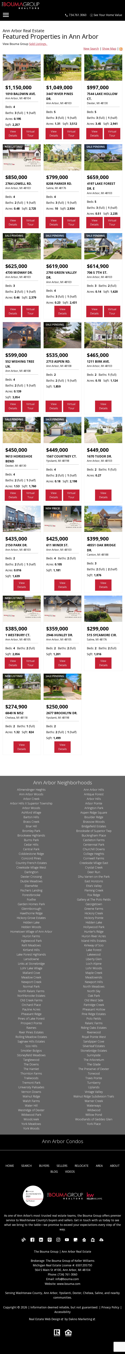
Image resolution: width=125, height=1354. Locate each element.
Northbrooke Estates (31, 996)
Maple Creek (93, 973)
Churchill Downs (94, 849)
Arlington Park (93, 808)
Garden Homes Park (31, 904)
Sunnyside (94, 1055)
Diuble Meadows (31, 881)
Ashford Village (31, 812)
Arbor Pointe (93, 803)
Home (10, 1166)
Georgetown (94, 904)
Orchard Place (31, 1005)
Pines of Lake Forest (31, 1018)
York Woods (31, 1128)
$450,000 (16, 449)
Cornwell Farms (93, 858)
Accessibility (62, 1312)
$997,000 (98, 87)
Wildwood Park (31, 1115)
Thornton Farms (31, 1073)
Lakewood (94, 954)
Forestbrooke (31, 895)
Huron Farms (31, 936)
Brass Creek (31, 822)
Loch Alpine (94, 964)
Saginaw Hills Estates (31, 1041)
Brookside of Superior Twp (93, 831)
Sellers (62, 1166)
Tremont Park (31, 1083)
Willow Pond (93, 1115)
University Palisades (31, 1087)
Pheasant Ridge (31, 1014)
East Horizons (94, 881)
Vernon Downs (31, 1092)
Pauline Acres (31, 1009)
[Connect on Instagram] (58, 1240)
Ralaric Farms (94, 1023)
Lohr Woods (94, 968)
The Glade (94, 1064)
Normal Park (31, 986)
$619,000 (57, 266)
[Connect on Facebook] (32, 1240)
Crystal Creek (94, 867)
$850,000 (16, 177)
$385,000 (16, 628)
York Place (94, 1124)
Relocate (82, 1166)
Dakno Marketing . (82, 1319)
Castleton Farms (94, 840)
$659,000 (98, 177)
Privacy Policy (110, 1307)
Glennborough (31, 909)
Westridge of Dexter (31, 1110)
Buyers (44, 1166)
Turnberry (93, 1083)
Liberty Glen (94, 959)
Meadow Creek (31, 977)
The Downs (31, 1064)
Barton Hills (31, 817)
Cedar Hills (31, 844)
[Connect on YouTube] (67, 1240)
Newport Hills (94, 982)
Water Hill (31, 1105)
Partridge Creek (94, 1005)
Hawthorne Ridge (31, 913)
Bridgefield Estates (94, 826)
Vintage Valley (94, 1092)
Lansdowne (31, 959)
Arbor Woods (31, 808)
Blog (54, 1171)
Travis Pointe (93, 1078)
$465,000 (98, 355)
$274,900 (16, 706)
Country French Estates (31, 863)
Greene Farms (93, 909)
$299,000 (98, 628)
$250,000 (57, 706)
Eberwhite (31, 886)
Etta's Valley (94, 886)
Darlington (31, 872)
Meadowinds (93, 977)
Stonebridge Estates (94, 1050)
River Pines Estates (31, 1032)
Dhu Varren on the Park (94, 877)
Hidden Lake (31, 922)
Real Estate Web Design (45, 1319)
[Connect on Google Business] (75, 1240)
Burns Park (31, 840)
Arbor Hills (94, 799)
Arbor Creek (31, 799)
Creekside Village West (31, 867)
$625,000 (16, 266)
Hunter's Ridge (94, 931)
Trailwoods (31, 1078)
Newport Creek (31, 982)
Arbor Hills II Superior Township (31, 803)
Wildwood (93, 1110)
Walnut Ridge (31, 1096)
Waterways (94, 1105)
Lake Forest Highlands (31, 954)
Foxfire (31, 899)
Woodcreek (31, 1119)
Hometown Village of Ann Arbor (31, 931)
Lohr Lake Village (31, 968)
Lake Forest (93, 950)
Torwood (94, 1073)
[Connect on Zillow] (93, 1240)
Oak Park (94, 996)
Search (26, 1166)
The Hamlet (31, 1069)
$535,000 (57, 355)
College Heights (93, 854)
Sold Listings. (38, 44)
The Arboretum (94, 1060)
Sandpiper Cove (93, 1041)
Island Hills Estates (93, 941)
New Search (91, 49)
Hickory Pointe (93, 918)
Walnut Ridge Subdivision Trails (93, 1096)
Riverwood (94, 1032)
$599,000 (16, 355)
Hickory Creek (94, 913)
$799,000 (57, 177)
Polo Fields (93, 1018)
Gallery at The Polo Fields (94, 899)
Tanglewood (31, 1060)
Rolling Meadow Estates (31, 1037)
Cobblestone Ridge (31, 854)
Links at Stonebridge (31, 964)
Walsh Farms (31, 1101)
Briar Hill (31, 826)
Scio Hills (31, 1046)
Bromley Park (31, 831)
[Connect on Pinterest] (50, 1240)
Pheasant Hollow (94, 1009)
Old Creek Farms (31, 1000)
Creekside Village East (94, 863)
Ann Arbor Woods (31, 794)
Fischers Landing (31, 890)
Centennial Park (93, 844)
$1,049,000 (59, 87)
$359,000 (57, 628)
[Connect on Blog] (24, 1240)
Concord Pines (31, 858)
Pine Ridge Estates (94, 1014)
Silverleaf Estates (94, 1046)
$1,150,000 (18, 87)
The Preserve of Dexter (93, 1069)
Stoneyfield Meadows (31, 1055)
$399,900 (98, 538)
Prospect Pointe (31, 1023)
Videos (70, 1171)
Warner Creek (94, 1101)
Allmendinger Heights (31, 790)
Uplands (93, 1087)
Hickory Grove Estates (31, 918)
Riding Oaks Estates (94, 1028)
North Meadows (93, 986)
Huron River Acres (94, 936)
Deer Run (93, 872)
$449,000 (57, 449)
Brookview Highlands (31, 835)
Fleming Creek (93, 890)
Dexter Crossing (31, 877)
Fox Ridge (93, 895)
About (115, 1166)
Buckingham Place (94, 835)
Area (99, 1166)
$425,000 (57, 538)
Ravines (31, 1028)
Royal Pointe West (94, 1037)
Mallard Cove (31, 973)
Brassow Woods (94, 822)
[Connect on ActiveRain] (101, 1240)
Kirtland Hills (31, 950)
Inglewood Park (31, 941)
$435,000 (16, 538)
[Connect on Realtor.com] (84, 1240)
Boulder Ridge (93, 817)
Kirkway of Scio (94, 945)
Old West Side (93, 1000)
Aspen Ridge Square (93, 812)
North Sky (93, 991)
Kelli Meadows (31, 945)
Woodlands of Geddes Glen (93, 1119)
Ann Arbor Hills (94, 790)
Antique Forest (94, 794)
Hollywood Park (93, 927)
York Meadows (31, 1124)
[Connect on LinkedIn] (41, 1240)
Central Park (31, 849)
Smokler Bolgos (31, 1050)
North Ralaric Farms (31, 991)
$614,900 (98, 266)
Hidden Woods (31, 927)
